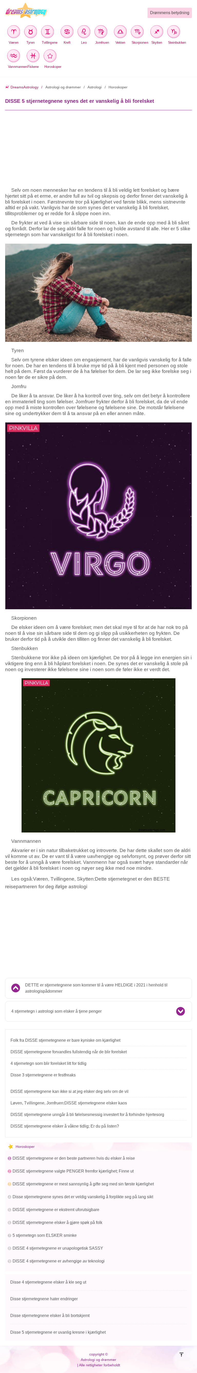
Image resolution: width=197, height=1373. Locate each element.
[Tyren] (30, 32)
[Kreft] (67, 32)
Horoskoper (118, 87)
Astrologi (94, 87)
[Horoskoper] (51, 56)
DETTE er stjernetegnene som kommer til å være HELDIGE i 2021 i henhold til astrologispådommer (96, 988)
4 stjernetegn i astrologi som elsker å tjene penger (56, 1011)
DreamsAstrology (24, 87)
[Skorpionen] (138, 32)
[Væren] (13, 32)
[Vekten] (120, 32)
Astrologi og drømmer (63, 87)
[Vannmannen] (15, 56)
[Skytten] (156, 32)
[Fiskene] (33, 56)
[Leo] (83, 32)
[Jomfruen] (102, 32)
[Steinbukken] (175, 32)
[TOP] (186, 1360)
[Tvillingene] (48, 32)
